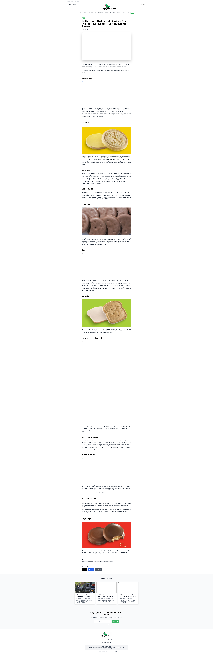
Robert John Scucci (101, 598)
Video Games (100, 12)
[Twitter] (141, 4)
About (70, 4)
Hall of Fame (112, 12)
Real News (91, 12)
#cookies (84, 561)
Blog (95, 12)
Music (85, 12)
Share (92, 569)
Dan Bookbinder (87, 29)
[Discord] (146, 4)
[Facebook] (143, 4)
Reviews (123, 12)
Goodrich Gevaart (79, 598)
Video (128, 12)
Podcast (74, 4)
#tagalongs (106, 561)
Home (81, 12)
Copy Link (99, 569)
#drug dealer (90, 561)
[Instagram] (144, 4)
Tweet (85, 569)
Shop (132, 12)
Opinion (118, 12)
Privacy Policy (115, 651)
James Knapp (122, 598)
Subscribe (115, 621)
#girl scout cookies (98, 561)
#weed (111, 561)
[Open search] (67, 4)
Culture (106, 12)
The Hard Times (70, 1)
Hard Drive (77, 1)
